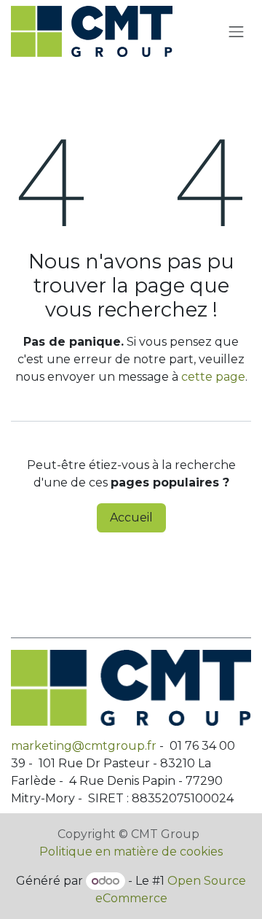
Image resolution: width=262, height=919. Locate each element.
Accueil (131, 517)
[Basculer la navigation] (236, 31)
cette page (213, 377)
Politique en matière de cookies (131, 851)
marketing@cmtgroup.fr (83, 746)
